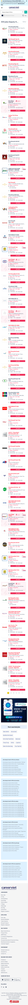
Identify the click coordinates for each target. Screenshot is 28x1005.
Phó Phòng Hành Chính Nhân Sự (13, 557)
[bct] (14, 1001)
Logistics (18, 742)
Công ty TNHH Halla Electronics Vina (15, 262)
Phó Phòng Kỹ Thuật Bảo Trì (14, 447)
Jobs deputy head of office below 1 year (11, 869)
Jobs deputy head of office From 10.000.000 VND (13, 809)
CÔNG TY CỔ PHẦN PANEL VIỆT (14, 130)
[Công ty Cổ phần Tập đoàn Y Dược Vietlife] (4, 353)
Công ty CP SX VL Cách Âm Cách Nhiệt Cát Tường (16, 614)
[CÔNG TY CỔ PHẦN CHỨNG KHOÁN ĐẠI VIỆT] (4, 65)
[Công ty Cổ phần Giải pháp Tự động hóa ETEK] (4, 503)
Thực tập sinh (18, 746)
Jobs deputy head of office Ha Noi (10, 783)
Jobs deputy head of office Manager (10, 833)
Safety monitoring (5, 967)
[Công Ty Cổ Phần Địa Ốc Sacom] (4, 300)
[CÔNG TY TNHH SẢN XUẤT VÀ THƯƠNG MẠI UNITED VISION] (4, 448)
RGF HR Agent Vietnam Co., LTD (15, 435)
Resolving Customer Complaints (8, 942)
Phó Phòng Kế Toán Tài (13, 39)
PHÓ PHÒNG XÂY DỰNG (13, 325)
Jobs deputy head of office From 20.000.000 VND (13, 812)
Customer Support (5, 943)
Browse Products (5, 923)
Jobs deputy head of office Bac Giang (11, 791)
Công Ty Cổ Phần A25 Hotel (14, 157)
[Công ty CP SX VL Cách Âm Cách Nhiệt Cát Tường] (4, 613)
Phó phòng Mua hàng (13, 26)
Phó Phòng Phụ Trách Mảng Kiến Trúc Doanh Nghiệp (13, 598)
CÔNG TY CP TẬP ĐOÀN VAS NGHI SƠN (16, 144)
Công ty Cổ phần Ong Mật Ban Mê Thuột (16, 490)
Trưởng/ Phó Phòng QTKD (13, 116)
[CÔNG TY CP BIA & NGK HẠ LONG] (4, 288)
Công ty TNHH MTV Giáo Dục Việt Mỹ (15, 655)
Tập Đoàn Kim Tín (12, 248)
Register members (5, 911)
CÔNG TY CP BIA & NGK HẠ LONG (15, 287)
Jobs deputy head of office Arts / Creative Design (13, 763)
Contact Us (3, 953)
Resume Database (5, 919)
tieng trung (6, 742)
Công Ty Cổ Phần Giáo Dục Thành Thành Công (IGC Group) (16, 476)
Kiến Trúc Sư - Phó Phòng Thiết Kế (12, 626)
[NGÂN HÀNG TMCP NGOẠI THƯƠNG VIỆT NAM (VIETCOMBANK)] (4, 600)
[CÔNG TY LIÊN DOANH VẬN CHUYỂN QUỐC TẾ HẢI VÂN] (4, 544)
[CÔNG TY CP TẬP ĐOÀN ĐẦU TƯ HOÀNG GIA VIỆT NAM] (4, 53)
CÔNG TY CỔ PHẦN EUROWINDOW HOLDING (15, 641)
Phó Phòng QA (11, 182)
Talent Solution (4, 921)
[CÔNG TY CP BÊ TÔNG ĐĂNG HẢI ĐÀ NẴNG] (4, 236)
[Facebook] (1, 987)
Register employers (5, 924)
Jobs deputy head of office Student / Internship (13, 824)
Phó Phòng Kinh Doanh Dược (13, 352)
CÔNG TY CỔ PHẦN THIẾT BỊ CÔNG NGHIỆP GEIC (15, 118)
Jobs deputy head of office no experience (12, 868)
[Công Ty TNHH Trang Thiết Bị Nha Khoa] (4, 531)
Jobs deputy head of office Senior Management (13, 834)
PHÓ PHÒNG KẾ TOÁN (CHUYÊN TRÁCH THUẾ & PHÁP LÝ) (14, 529)
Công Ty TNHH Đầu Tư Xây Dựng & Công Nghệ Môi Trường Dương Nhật (16, 327)
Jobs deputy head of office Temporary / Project (13, 847)
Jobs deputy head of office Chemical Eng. (12, 770)
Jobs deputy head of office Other (10, 850)
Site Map (3, 907)
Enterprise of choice (9, 15)
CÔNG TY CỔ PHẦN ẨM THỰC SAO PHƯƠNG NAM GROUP (15, 40)
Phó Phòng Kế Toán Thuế (14, 420)
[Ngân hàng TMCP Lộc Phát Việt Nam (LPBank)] (4, 585)
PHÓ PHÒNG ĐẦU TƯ (13, 298)
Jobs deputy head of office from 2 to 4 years (12, 871)
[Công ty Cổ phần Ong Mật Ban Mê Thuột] (4, 489)
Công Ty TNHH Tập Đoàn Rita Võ (15, 628)
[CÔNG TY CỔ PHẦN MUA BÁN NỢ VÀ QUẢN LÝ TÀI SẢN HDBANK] (4, 313)
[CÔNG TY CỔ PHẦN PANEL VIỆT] (4, 131)
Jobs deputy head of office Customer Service (12, 774)
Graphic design (4, 965)
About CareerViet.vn (5, 931)
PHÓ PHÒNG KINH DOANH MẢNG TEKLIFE (14, 501)
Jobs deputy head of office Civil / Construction (13, 772)
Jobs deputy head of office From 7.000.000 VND (13, 807)
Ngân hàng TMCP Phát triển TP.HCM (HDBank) (15, 517)
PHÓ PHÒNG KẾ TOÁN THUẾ (13, 407)
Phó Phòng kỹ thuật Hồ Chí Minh (13, 155)
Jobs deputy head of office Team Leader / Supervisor (14, 831)
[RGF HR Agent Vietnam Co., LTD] (4, 434)
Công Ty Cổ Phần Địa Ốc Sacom (14, 300)
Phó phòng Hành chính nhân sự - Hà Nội (13, 393)
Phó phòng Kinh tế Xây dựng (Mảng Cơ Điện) (13, 639)
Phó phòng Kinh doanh (13, 51)
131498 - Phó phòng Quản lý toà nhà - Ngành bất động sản (14, 667)
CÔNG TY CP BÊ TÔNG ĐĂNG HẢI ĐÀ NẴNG (15, 236)
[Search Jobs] (25, 12)
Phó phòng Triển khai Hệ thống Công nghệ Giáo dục (14, 653)
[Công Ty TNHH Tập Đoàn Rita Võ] (4, 627)
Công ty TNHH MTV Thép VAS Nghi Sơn (16, 209)
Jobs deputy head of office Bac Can (10, 790)
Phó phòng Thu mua (13, 76)
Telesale (3, 968)
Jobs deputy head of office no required (11, 866)
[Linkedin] (3, 987)
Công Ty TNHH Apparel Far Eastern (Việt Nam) (16, 275)
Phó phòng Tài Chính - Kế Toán (14, 488)
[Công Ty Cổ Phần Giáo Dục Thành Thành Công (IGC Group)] (4, 475)
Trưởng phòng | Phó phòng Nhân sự (13, 207)
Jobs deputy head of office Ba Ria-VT (11, 788)
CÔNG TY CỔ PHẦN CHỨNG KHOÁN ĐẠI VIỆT (16, 65)
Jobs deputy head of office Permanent (11, 845)
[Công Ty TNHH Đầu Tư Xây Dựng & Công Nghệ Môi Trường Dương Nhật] (4, 327)
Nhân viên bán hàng (8, 746)
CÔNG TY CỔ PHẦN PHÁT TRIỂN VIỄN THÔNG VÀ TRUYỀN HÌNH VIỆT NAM (16, 395)
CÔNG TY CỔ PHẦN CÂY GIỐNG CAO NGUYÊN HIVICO (15, 381)
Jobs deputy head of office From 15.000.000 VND (13, 810)
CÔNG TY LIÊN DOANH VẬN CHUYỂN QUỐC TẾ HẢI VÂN (15, 545)
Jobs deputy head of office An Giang (10, 786)
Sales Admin (6, 731)
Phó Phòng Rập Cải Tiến (14, 273)
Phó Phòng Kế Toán (11, 221)
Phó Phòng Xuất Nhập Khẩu (13, 338)
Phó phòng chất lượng (13, 88)
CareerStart (3, 909)
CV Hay (2, 896)
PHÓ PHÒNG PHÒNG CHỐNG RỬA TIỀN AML (11, 515)
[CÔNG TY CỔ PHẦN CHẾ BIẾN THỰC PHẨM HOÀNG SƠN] (4, 90)
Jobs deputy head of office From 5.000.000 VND (13, 805)
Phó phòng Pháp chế (13, 63)
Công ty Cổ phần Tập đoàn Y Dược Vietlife (15, 354)
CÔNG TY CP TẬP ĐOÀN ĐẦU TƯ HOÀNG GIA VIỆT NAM (16, 53)
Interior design (4, 961)
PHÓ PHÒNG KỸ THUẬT (13, 234)
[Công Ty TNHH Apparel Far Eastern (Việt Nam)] (4, 275)
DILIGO (9, 421)
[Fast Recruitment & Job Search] (14, 7)
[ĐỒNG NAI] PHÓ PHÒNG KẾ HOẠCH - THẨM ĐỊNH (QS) (14, 169)
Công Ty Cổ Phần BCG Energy (14, 103)
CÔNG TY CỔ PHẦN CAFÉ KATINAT (15, 77)
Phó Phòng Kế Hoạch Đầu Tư (14, 460)
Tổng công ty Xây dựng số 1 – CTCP (15, 171)
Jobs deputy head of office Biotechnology (12, 769)
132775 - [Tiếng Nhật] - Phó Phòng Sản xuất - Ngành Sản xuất (14, 433)
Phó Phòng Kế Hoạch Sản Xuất (14, 379)
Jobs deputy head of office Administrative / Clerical (14, 762)
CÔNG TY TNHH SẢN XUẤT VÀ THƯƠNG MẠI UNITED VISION (16, 449)
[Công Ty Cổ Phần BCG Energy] (4, 103)
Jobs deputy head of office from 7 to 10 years (12, 875)
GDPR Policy (3, 934)
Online (12, 742)
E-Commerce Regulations (6, 936)
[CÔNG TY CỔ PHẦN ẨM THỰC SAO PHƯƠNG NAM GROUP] (4, 41)
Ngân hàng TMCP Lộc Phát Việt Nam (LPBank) (15, 586)
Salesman (18, 739)
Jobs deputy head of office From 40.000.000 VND (13, 816)
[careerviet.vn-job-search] (5, 979)
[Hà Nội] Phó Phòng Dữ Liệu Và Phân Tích (11, 584)
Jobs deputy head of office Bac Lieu (10, 793)
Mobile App (3, 905)
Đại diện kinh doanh (8, 735)
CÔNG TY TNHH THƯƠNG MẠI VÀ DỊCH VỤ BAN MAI (16, 224)
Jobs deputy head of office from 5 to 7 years (12, 873)
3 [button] (13, 692)
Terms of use (4, 938)
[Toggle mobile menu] (2, 8)
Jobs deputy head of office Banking (10, 767)
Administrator (4, 972)
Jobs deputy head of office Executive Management (14, 836)
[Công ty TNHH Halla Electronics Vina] (4, 261)
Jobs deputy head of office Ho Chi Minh (11, 784)
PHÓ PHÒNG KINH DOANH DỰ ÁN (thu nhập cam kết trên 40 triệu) (14, 612)
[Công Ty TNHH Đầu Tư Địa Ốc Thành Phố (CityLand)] (4, 28)
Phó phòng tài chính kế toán (13, 142)
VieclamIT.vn (4, 951)
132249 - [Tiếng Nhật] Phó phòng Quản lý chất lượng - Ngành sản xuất (14, 680)
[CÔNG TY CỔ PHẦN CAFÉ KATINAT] (4, 78)
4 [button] (16, 692)
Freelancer (3, 959)
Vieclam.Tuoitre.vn (5, 950)
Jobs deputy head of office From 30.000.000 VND (13, 814)
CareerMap (3, 900)
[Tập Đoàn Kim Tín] (4, 249)
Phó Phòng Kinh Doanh (11, 311)
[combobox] (12, 12)
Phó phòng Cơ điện (12, 286)
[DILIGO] (4, 422)
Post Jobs (3, 917)
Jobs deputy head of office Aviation (10, 765)
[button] (26, 1)
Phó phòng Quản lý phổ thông (13, 474)
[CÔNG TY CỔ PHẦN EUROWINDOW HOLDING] (4, 641)
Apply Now (18, 47)
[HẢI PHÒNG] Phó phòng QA (11, 260)
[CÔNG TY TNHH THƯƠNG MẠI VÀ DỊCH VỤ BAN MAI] (4, 222)
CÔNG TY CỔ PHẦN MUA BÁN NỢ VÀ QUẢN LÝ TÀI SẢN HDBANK (15, 313)
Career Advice (4, 902)
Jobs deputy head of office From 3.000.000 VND (13, 803)
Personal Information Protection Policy (9, 940)
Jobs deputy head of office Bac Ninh (10, 795)
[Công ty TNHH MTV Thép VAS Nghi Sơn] (4, 209)
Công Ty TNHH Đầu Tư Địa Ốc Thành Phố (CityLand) (16, 28)
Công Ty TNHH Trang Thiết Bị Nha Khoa (16, 531)
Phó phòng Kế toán (12, 129)
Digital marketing (5, 963)
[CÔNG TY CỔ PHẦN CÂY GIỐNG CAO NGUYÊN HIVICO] (4, 380)
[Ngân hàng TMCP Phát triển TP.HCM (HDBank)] (4, 516)
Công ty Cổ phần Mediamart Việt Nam (16, 409)
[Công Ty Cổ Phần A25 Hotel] (4, 157)
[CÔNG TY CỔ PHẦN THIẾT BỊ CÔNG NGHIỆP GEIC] (4, 117)
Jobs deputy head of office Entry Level (11, 826)
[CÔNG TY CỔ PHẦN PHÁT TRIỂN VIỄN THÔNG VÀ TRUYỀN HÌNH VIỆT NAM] (4, 394)
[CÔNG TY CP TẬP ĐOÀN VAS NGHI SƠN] (4, 143)
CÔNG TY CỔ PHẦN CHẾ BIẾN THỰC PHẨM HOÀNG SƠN (15, 90)
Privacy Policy (4, 932)
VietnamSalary (4, 898)
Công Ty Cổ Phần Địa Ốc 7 (13, 462)
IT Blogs (3, 904)
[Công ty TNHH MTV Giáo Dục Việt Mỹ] (4, 654)
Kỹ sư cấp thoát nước (8, 739)
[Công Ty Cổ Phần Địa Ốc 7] (4, 462)
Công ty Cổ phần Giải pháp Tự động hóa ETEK (16, 503)
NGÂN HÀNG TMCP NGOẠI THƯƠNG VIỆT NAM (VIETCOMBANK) (16, 600)
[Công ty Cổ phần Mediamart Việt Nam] (4, 408)
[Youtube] (6, 987)
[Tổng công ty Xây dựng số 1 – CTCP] (4, 170)
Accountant (14, 731)
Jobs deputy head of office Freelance (11, 848)
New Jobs (3, 895)
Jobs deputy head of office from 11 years (11, 876)
